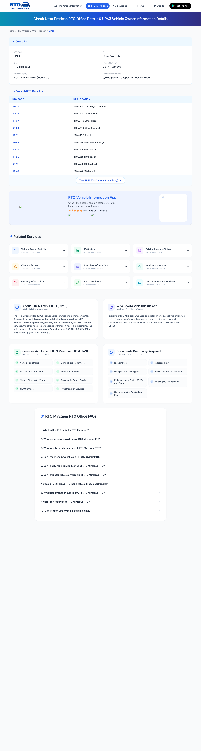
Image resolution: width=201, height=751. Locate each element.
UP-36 (15, 113)
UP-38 (15, 128)
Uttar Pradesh (39, 31)
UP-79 (15, 149)
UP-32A (16, 106)
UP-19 (15, 135)
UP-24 (15, 156)
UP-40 (15, 171)
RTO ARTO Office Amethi (85, 113)
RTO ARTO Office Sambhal (86, 128)
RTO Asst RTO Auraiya (84, 149)
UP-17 (15, 164)
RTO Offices (23, 31)
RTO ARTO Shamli (82, 135)
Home (11, 31)
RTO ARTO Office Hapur (85, 120)
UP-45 (15, 142)
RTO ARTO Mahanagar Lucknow (89, 106)
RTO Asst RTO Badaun (84, 156)
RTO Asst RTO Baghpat (85, 164)
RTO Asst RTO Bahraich (85, 171)
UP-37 (15, 120)
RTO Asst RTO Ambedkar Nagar (89, 142)
